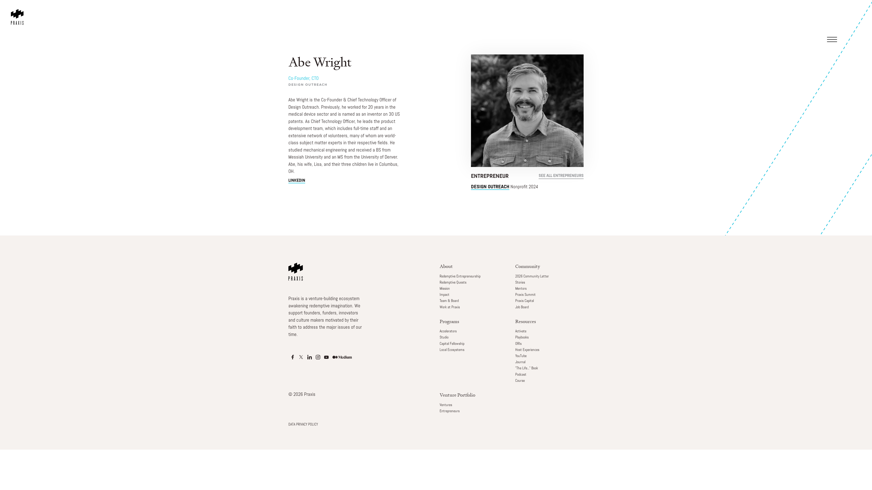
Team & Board (449, 301)
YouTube (521, 356)
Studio (444, 337)
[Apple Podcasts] (292, 357)
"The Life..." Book (526, 368)
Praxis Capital (524, 301)
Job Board (522, 307)
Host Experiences (527, 350)
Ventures (446, 405)
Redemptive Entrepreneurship (460, 276)
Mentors (521, 289)
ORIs (518, 344)
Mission (445, 289)
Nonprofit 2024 (504, 187)
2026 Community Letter (532, 276)
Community (527, 266)
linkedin (296, 181)
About (446, 266)
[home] (18, 12)
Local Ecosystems (452, 350)
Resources (525, 321)
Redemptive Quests (453, 282)
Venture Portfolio (457, 395)
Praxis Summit (525, 295)
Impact (444, 295)
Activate (520, 331)
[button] (845, 16)
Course (520, 381)
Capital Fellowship (452, 344)
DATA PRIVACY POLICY (303, 424)
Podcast (520, 375)
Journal (520, 362)
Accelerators (448, 331)
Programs (449, 321)
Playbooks (522, 337)
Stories (520, 282)
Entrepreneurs (450, 411)
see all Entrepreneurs (561, 176)
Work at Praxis (450, 307)
